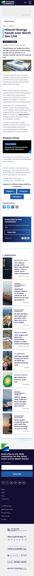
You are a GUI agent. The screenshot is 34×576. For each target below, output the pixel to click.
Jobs (2, 496)
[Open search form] (25, 2)
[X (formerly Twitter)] (25, 238)
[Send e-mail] (19, 482)
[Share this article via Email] (17, 207)
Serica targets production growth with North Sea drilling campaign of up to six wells (21, 424)
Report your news (7, 509)
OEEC (3, 492)
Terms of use (5, 516)
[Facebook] (22, 238)
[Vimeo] (15, 482)
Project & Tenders (10, 41)
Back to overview (9, 21)
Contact (3, 519)
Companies (5, 499)
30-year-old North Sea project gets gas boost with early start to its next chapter (21, 318)
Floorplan (17, 197)
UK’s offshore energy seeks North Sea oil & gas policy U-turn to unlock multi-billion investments (21, 268)
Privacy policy (5, 513)
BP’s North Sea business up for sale (20, 380)
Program (23, 191)
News (3, 489)
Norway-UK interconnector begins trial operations (16, 148)
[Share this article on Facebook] (12, 207)
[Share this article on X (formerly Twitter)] (8, 207)
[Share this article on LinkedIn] (4, 207)
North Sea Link (8, 157)
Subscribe (11, 232)
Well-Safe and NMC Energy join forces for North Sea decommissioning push (21, 360)
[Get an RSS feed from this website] (24, 482)
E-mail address (6, 463)
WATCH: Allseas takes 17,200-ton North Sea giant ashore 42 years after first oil (20, 401)
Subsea (11, 26)
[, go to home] (7, 2)
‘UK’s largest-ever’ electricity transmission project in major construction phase (21, 339)
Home (4, 26)
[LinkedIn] (28, 238)
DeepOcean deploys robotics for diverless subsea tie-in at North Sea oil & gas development (21, 294)
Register (10, 191)
